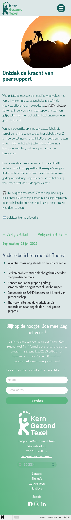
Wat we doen (37, 483)
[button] (61, 8)
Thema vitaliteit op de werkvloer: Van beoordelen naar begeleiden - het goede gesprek (33, 306)
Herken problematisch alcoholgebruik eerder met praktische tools (36, 275)
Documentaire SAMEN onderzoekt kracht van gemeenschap (36, 294)
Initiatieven (37, 488)
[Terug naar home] (12, 8)
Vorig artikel (17, 234)
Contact (37, 473)
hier (20, 217)
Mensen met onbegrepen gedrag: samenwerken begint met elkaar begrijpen (35, 285)
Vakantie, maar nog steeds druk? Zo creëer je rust (36, 265)
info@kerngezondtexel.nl (36, 456)
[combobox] (37, 465)
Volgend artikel (51, 234)
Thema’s (37, 478)
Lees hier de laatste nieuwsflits (33, 370)
